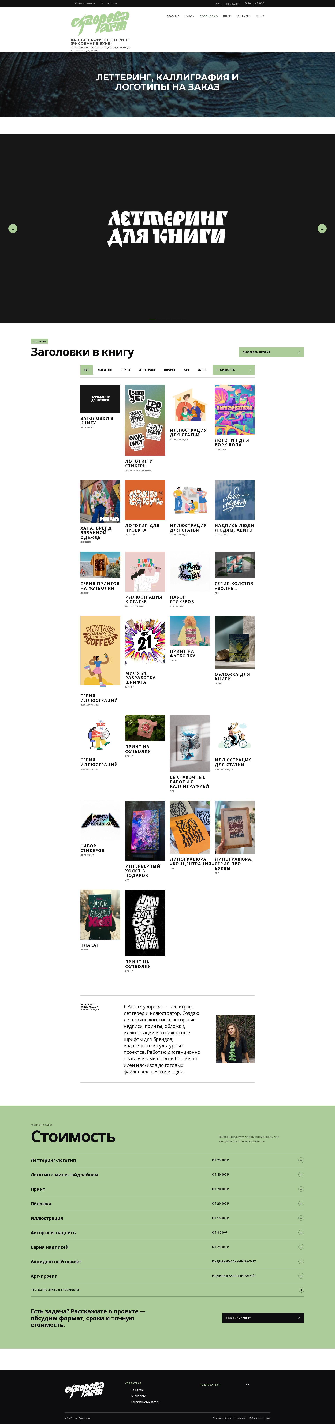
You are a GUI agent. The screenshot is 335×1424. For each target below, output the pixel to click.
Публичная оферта (259, 1418)
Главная (173, 16)
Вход (218, 3)
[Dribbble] (254, 1385)
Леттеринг (147, 370)
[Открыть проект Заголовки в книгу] (167, 228)
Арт (187, 370)
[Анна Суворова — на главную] (85, 1390)
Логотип (105, 370)
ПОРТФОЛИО (209, 16)
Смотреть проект (272, 352)
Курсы (189, 16)
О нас (260, 16)
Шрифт (169, 370)
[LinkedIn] (268, 1385)
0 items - (254, 3)
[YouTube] (261, 1385)
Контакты (243, 16)
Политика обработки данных (229, 1418)
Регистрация (231, 4)
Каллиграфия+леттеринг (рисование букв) (100, 42)
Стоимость (233, 369)
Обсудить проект (263, 1317)
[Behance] (240, 1385)
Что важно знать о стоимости (55, 1289)
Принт (126, 370)
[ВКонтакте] (233, 1385)
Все (86, 370)
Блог (226, 16)
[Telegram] (226, 1385)
